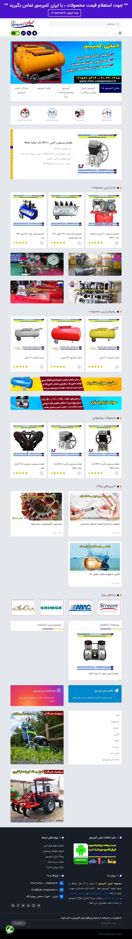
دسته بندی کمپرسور (110, 759)
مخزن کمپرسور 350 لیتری (109, 357)
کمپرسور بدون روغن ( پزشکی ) (88, 90)
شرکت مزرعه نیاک (56, 862)
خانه (117, 715)
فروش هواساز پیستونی (53, 851)
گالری (116, 734)
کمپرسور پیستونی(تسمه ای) (66, 92)
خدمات (116, 728)
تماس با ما (114, 753)
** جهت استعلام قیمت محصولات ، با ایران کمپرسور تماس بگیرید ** (66, 5)
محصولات (115, 721)
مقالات (116, 740)
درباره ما (115, 747)
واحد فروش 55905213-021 (64, 13)
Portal (101, 934)
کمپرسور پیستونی (77, 893)
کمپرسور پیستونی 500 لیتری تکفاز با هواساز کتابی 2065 (29, 235)
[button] (34, 33)
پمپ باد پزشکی (112, 898)
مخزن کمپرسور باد (110, 88)
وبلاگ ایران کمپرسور (54, 856)
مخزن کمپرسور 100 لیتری (72, 357)
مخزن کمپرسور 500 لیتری (34, 357)
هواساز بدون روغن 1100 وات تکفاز (103, 673)
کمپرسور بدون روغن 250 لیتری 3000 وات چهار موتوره (104, 235)
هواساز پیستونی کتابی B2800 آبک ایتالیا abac (105, 466)
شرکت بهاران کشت (55, 867)
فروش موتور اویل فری (54, 845)
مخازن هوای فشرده (98, 893)
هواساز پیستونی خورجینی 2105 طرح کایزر (66, 466)
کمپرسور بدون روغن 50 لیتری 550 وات (67, 235)
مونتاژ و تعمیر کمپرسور (21, 90)
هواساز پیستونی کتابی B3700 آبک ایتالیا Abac (48, 143)
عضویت (18, 923)
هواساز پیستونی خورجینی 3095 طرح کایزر (29, 466)
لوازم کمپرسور (43, 88)
